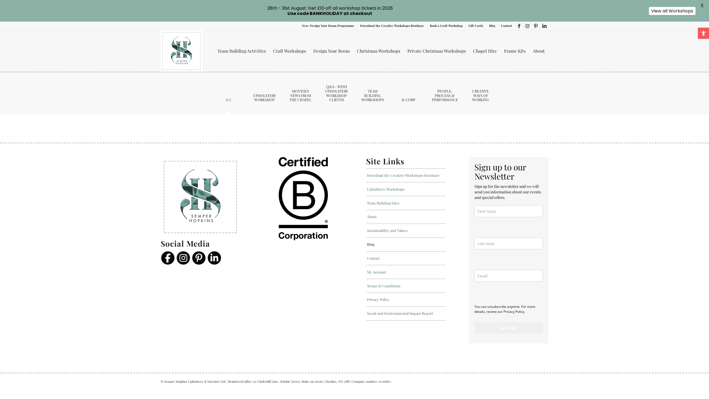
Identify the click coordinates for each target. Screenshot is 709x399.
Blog (492, 26)
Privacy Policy (378, 299)
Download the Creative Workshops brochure (403, 175)
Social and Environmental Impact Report (400, 313)
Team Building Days (383, 203)
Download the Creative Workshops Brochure (392, 26)
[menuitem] (328, 25)
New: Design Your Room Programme (328, 26)
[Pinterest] (198, 258)
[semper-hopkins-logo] (181, 51)
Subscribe (508, 328)
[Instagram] (183, 258)
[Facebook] (167, 258)
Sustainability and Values (387, 230)
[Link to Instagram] (527, 26)
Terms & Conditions (383, 285)
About (372, 216)
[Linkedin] (214, 258)
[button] (703, 33)
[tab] (228, 101)
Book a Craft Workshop (446, 26)
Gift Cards (476, 26)
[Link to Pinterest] (536, 26)
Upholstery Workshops (386, 189)
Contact (506, 26)
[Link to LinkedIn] (544, 26)
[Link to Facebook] (519, 26)
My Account (376, 272)
